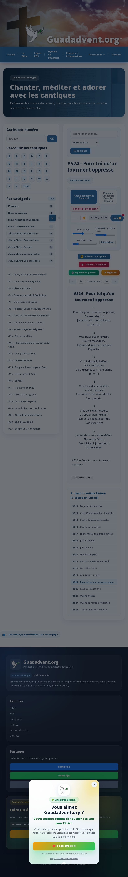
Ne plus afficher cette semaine (64, 858)
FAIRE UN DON (66, 846)
